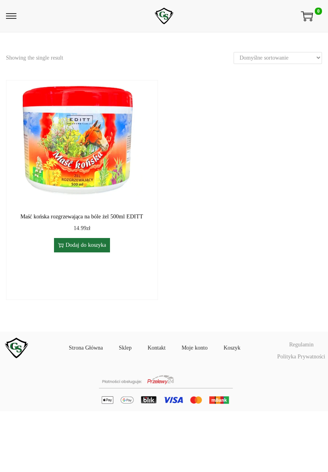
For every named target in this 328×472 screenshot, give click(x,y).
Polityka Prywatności (301, 357)
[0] (307, 16)
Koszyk (232, 348)
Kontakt (157, 348)
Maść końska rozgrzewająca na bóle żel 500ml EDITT (81, 217)
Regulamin (301, 345)
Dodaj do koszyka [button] (86, 245)
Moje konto (195, 348)
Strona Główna (86, 348)
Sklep (125, 348)
